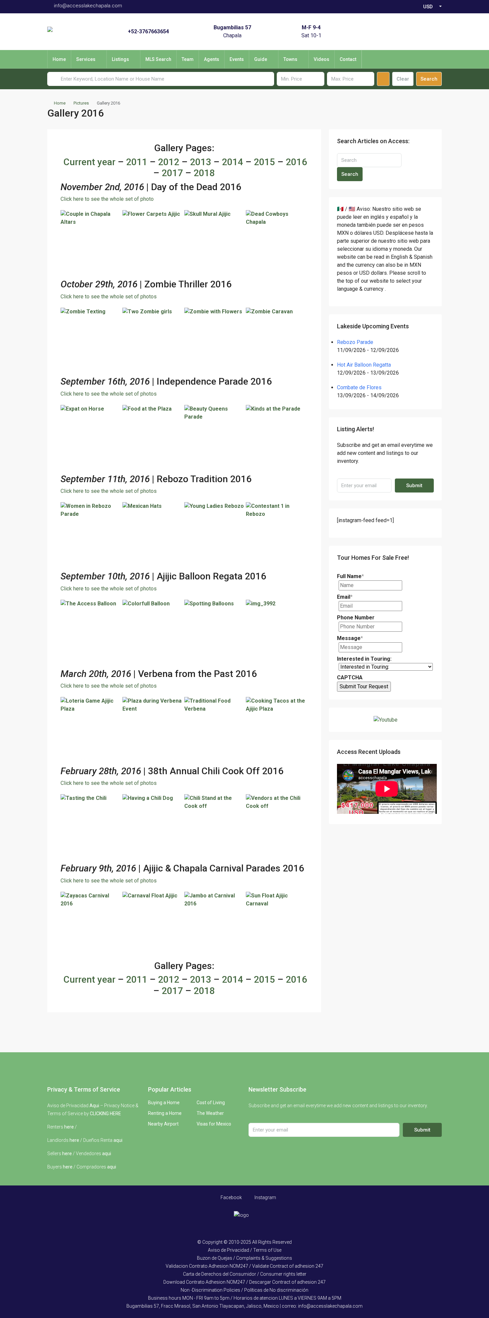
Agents (211, 59)
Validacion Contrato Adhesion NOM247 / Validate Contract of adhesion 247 (244, 1266)
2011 (136, 162)
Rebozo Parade (355, 342)
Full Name (350, 576)
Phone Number (356, 617)
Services (85, 59)
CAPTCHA (350, 677)
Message (350, 638)
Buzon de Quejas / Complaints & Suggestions (244, 1258)
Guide (260, 59)
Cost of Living (211, 1102)
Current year (89, 162)
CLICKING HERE (105, 1113)
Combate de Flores (359, 387)
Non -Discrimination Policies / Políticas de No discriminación (244, 1290)
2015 (264, 162)
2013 (200, 162)
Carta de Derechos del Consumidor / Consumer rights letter (244, 1274)
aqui (117, 1140)
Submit (414, 486)
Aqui (94, 1105)
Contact (348, 59)
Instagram (264, 1197)
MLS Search (158, 59)
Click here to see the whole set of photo (107, 199)
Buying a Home (164, 1102)
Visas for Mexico (214, 1124)
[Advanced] (383, 79)
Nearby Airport (163, 1124)
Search (428, 79)
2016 (296, 162)
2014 (232, 162)
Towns (290, 59)
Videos (321, 59)
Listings (120, 59)
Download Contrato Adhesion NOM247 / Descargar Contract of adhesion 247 (244, 1282)
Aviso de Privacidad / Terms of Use (244, 1250)
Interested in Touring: (364, 659)
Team (188, 59)
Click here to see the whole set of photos (109, 296)
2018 (204, 172)
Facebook (231, 1197)
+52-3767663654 (148, 31)
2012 (168, 162)
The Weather (210, 1113)
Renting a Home (165, 1113)
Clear (403, 79)
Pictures (81, 103)
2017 (172, 172)
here (69, 1127)
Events (237, 59)
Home (59, 59)
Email (345, 597)
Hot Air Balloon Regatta (364, 365)
